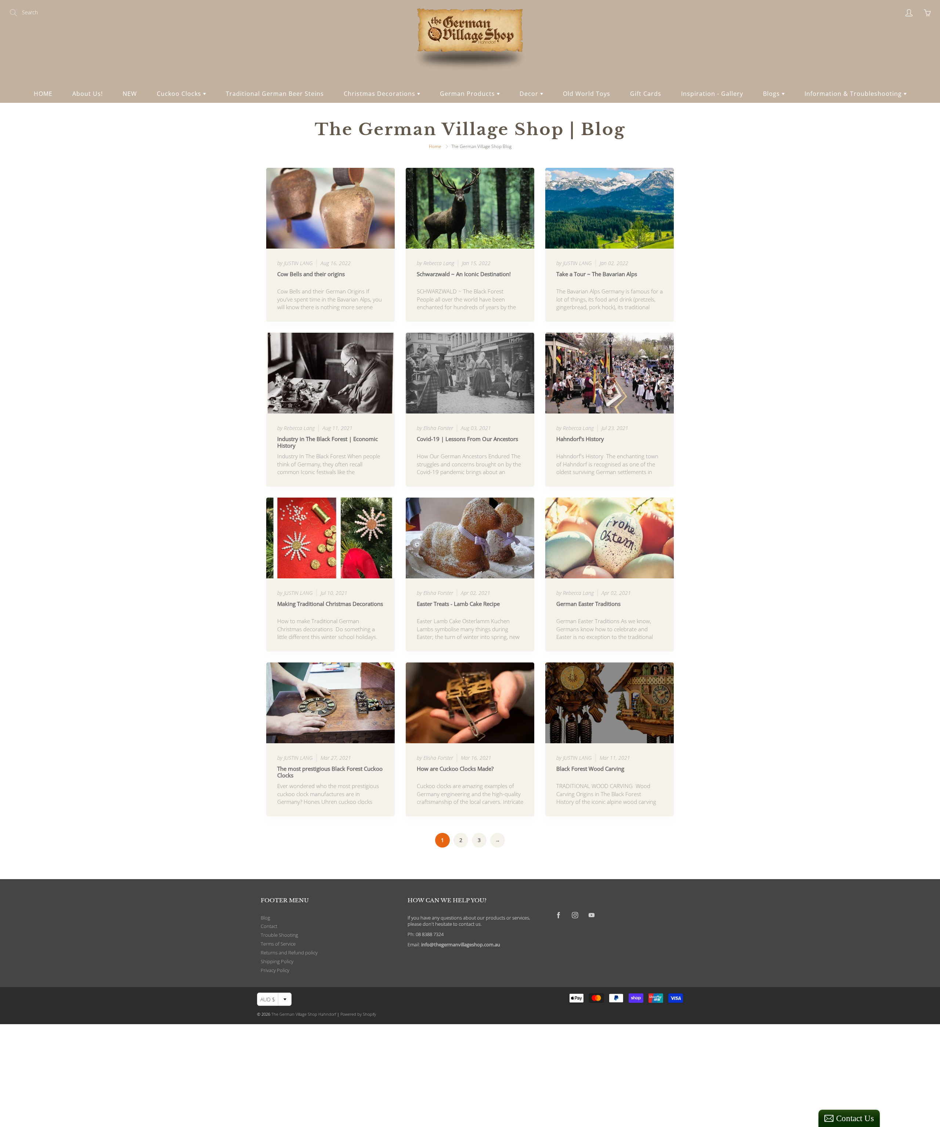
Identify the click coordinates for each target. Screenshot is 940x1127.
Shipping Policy (277, 961)
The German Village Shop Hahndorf (303, 1014)
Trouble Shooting (279, 935)
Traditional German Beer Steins (275, 94)
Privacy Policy (275, 970)
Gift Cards (645, 94)
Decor (530, 94)
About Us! (87, 94)
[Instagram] (574, 915)
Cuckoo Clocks (180, 94)
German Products (468, 94)
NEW (130, 94)
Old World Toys (586, 94)
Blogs (772, 94)
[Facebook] (558, 915)
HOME (43, 94)
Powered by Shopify (358, 1014)
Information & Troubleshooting (854, 94)
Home (435, 146)
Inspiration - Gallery (712, 94)
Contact (269, 926)
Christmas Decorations (380, 94)
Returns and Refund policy (289, 953)
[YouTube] (591, 915)
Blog (265, 918)
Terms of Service (278, 944)
